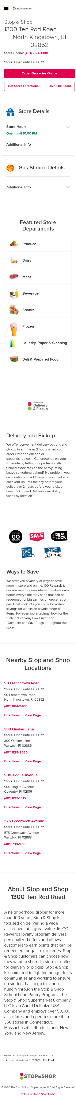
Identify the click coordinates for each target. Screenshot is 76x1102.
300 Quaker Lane (19, 729)
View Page (32, 715)
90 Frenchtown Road (21, 683)
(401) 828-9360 (16, 753)
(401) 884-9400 (15, 706)
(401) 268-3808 (36, 53)
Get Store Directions (23, 86)
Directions (12, 715)
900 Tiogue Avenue (21, 775)
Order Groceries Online (39, 73)
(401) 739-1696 (15, 844)
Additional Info (18, 144)
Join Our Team (60, 86)
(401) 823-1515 (15, 798)
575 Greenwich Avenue (24, 821)
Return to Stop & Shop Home (38, 1094)
